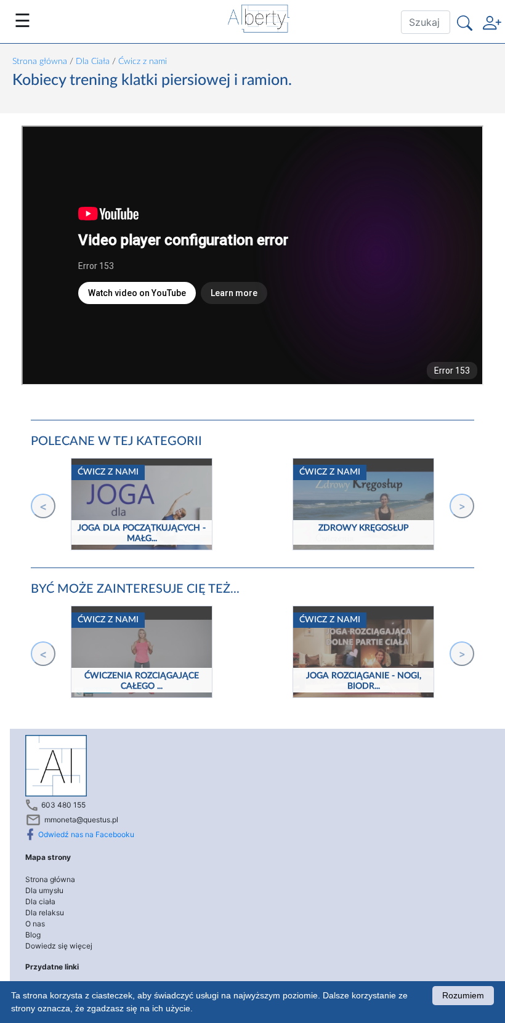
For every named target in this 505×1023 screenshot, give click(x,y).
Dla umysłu (44, 890)
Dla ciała (40, 901)
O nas (35, 923)
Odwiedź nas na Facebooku (86, 834)
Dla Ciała (93, 61)
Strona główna (39, 61)
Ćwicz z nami (142, 61)
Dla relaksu (44, 912)
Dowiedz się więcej (58, 945)
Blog (33, 934)
